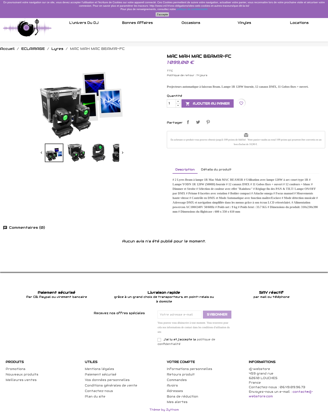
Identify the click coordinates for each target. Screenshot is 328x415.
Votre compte (181, 362)
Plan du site (95, 396)
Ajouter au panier (207, 104)
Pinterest (208, 122)
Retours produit (181, 374)
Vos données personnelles (107, 380)
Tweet (198, 122)
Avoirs (172, 385)
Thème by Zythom (164, 409)
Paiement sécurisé (100, 374)
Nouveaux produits (22, 374)
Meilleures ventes (21, 380)
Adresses (175, 391)
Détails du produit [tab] (216, 169)
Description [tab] (185, 169)
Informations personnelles (189, 369)
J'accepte (162, 14)
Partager (188, 122)
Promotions (15, 369)
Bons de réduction (182, 396)
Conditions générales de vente (111, 385)
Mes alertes (177, 402)
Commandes (177, 380)
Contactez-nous (99, 391)
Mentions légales (99, 369)
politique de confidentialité (192, 9)
